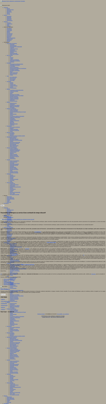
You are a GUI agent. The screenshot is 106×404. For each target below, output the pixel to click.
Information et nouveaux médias (16, 295)
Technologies (9, 220)
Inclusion (12, 390)
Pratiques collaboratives (15, 317)
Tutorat (11, 275)
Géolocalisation (13, 314)
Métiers (8, 302)
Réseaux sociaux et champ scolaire (17, 336)
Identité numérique (14, 296)
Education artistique (14, 339)
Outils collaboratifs (14, 273)
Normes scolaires (13, 368)
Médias (8, 289)
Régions (12, 377)
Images (11, 315)
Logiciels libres (13, 352)
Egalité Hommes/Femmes (15, 387)
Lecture (11, 287)
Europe (11, 375)
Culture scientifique (14, 349)
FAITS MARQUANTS (5, 301)
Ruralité (11, 378)
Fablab (11, 313)
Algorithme (12, 333)
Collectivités (9, 230)
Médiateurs (9, 240)
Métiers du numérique (14, 306)
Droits (11, 293)
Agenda (8, 214)
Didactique (9, 216)
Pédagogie (9, 218)
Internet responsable (14, 298)
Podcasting (12, 318)
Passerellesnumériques (9, 284)
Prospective (9, 326)
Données (12, 335)
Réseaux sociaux (13, 301)
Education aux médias (14, 294)
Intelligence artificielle (14, 351)
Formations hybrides (14, 269)
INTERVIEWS (4, 303)
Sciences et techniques (12, 348)
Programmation (13, 288)
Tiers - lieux (12, 393)
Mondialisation (13, 367)
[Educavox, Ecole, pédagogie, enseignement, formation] (13, 1)
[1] (83, 255)
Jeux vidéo (12, 280)
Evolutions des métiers (14, 305)
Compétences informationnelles (16, 290)
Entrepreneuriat (13, 303)
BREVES (3, 307)
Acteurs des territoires (14, 361)
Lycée (8, 401)
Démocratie (12, 386)
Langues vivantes (13, 286)
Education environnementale (16, 340)
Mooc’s (11, 271)
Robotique (12, 357)
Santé (11, 370)
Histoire (11, 341)
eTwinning (12, 325)
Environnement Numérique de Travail (18, 312)
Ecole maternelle (10, 398)
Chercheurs (9, 229)
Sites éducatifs (13, 344)
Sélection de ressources (12, 337)
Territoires (9, 374)
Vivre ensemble (10, 382)
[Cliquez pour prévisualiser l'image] (17, 219)
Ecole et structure (13, 362)
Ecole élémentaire (11, 399)
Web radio (12, 323)
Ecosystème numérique (15, 327)
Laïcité (11, 391)
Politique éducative (14, 329)
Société (8, 360)
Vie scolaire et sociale (14, 394)
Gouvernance (13, 389)
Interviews (9, 211)
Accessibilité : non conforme (63, 314)
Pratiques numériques (11, 308)
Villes (11, 381)
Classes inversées (14, 311)
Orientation (12, 307)
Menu (2, 205)
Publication (12, 300)
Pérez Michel (10, 217)
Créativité (12, 248)
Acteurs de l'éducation (8, 227)
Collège (8, 400)
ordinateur (93, 274)
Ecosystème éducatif (14, 364)
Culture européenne (14, 385)
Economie (12, 363)
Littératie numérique (14, 299)
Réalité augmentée (14, 355)
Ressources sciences (14, 343)
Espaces (12, 328)
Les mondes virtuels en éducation (17, 316)
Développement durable (15, 350)
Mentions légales (41, 314)
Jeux (8, 276)
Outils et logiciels (13, 354)
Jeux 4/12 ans (13, 278)
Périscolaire (9, 396)
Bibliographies (13, 338)
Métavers (12, 353)
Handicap (12, 366)
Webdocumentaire (14, 324)
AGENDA (3, 309)
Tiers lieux (12, 380)
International (12, 376)
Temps (11, 331)
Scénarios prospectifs (14, 330)
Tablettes (12, 321)
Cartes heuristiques (14, 310)
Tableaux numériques (14, 320)
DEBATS (3, 299)
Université (9, 402)
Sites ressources (13, 346)
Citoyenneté (12, 383)
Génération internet (14, 365)
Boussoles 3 (6, 280)
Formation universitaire (15, 270)
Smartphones (13, 319)
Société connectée (14, 371)
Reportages (6, 216)
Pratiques (9, 226)
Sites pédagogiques (14, 345)
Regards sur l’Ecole (14, 369)
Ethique (11, 388)
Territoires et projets (14, 373)
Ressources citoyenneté (15, 342)
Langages (9, 281)
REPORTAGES (4, 305)
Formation (9, 263)
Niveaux (5, 395)
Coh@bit (14, 255)
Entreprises (9, 236)
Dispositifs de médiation (9, 282)
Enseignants (9, 235)
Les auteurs (6, 403)
